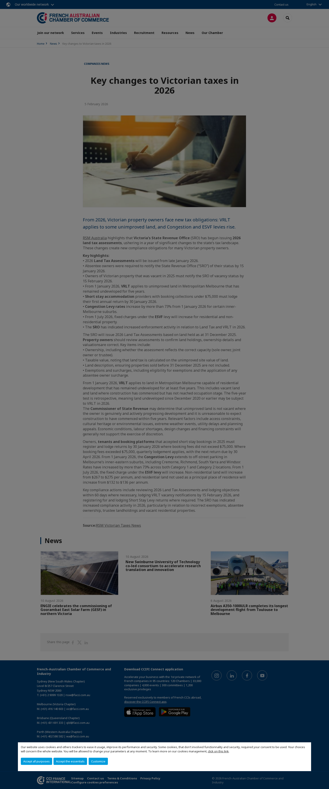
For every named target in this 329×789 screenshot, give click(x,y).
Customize (98, 761)
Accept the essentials (70, 761)
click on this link (218, 751)
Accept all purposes (36, 761)
